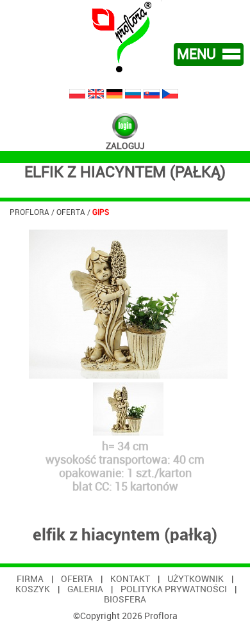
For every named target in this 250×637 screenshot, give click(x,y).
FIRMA (30, 579)
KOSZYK (32, 589)
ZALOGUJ (125, 146)
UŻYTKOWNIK (195, 579)
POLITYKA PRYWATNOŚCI (174, 589)
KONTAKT (130, 579)
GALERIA (85, 589)
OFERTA (70, 212)
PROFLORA (29, 212)
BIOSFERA (125, 599)
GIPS (100, 212)
